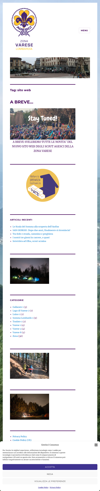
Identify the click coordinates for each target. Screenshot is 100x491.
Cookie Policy (43, 487)
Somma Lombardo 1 (23, 318)
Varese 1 (17, 325)
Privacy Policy (55, 487)
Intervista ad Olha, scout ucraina (29, 241)
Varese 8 (17, 332)
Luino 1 (16, 314)
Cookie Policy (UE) (22, 440)
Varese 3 (17, 328)
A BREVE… (21, 101)
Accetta (50, 467)
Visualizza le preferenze (50, 481)
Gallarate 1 (18, 307)
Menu (84, 30)
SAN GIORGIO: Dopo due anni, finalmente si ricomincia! (41, 230)
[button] (96, 445)
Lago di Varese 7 (21, 310)
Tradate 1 (17, 321)
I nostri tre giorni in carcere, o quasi (31, 237)
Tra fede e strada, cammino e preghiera (33, 234)
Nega (50, 474)
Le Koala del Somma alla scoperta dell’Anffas (36, 226)
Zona (15, 336)
